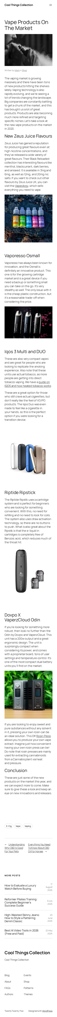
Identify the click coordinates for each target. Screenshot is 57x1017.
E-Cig (9, 826)
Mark (17, 70)
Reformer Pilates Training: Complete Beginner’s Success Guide (21, 902)
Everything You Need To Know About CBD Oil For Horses (39, 848)
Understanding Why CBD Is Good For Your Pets (15, 848)
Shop (24, 70)
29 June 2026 (49, 917)
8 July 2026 (49, 902)
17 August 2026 (49, 887)
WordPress (47, 1010)
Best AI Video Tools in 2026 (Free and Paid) (21, 932)
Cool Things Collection (19, 5)
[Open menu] (50, 5)
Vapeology (21, 186)
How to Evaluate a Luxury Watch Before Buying (20, 887)
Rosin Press (43, 736)
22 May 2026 (49, 932)
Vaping (28, 826)
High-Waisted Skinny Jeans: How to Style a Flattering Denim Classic (22, 918)
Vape (18, 826)
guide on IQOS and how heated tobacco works (28, 384)
